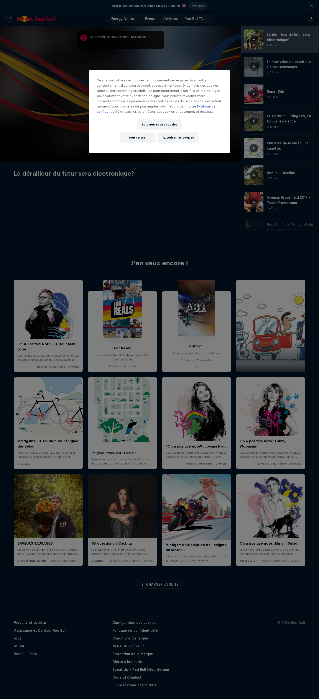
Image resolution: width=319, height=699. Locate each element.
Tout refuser (137, 137)
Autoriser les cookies (178, 137)
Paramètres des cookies (159, 124)
